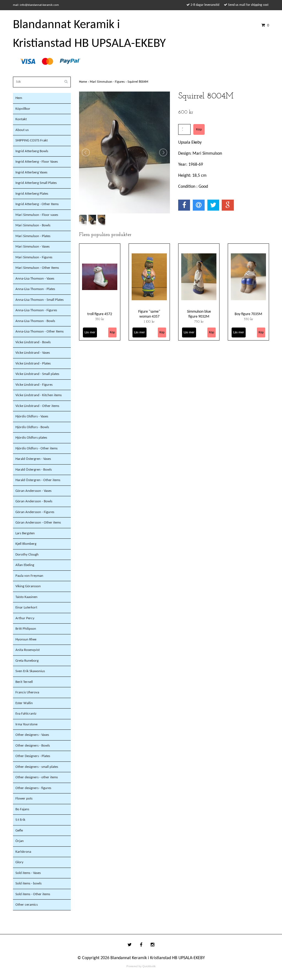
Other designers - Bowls (32, 745)
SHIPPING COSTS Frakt (31, 140)
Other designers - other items (36, 777)
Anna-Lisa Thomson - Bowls (35, 321)
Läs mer (90, 332)
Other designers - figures (33, 788)
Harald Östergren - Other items (37, 480)
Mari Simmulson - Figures (33, 257)
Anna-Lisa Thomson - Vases (34, 278)
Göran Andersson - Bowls (33, 501)
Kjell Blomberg (25, 544)
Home (84, 82)
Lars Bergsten (25, 533)
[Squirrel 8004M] (124, 152)
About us (22, 130)
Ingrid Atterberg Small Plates (36, 183)
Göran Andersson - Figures (34, 512)
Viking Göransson (28, 586)
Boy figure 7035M (248, 314)
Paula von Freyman (29, 576)
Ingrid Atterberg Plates (31, 193)
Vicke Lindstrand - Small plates (37, 374)
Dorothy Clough (27, 554)
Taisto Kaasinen (26, 597)
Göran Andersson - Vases (33, 491)
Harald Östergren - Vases (33, 459)
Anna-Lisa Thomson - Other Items (39, 331)
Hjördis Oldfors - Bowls (32, 427)
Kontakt (21, 119)
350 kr (99, 319)
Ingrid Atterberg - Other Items (37, 204)
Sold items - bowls (28, 883)
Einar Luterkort (26, 607)
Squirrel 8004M (138, 82)
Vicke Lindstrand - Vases (32, 353)
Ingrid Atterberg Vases (31, 172)
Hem (18, 98)
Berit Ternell (24, 682)
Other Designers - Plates (32, 756)
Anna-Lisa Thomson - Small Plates (39, 300)
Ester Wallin (24, 703)
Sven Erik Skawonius (30, 671)
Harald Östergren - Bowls (33, 469)
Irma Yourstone (26, 724)
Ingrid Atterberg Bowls (31, 151)
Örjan (19, 841)
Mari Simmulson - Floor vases (36, 215)
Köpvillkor (22, 109)
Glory (19, 862)
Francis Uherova (27, 692)
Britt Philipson (25, 629)
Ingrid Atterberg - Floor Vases (36, 161)
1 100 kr (149, 321)
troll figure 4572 (99, 314)
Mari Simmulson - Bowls (32, 225)
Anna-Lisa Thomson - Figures (36, 310)
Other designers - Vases (32, 735)
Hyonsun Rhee (25, 639)
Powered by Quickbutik (141, 966)
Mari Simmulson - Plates (32, 236)
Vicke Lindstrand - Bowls (33, 342)
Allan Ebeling (24, 565)
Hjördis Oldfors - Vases (31, 416)
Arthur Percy (24, 618)
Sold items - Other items (32, 894)
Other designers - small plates (36, 767)
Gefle (19, 830)
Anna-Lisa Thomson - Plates (35, 289)
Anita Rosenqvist (27, 650)
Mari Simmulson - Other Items (37, 268)
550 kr (248, 319)
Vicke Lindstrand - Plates (33, 363)
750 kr (199, 321)
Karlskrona (23, 852)
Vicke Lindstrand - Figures (34, 385)
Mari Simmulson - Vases (32, 246)
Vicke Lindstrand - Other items (37, 406)
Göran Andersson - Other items (38, 522)
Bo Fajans (22, 809)
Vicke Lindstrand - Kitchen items (38, 395)
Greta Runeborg (27, 660)
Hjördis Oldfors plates (31, 437)
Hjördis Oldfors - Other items (36, 448)
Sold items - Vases (28, 873)
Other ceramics (26, 904)
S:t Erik (20, 820)
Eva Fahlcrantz (25, 713)
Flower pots (23, 798)
